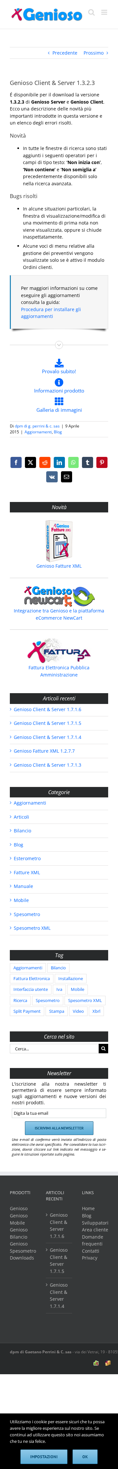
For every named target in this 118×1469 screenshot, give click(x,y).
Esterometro (27, 858)
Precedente (64, 53)
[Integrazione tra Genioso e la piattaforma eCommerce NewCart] (59, 596)
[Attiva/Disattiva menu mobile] (104, 12)
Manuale (23, 886)
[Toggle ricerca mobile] (91, 12)
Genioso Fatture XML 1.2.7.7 (44, 751)
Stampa (56, 1011)
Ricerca (20, 1000)
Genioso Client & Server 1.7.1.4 (47, 737)
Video (78, 1011)
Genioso (19, 1208)
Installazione (70, 978)
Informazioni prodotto (59, 390)
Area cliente (95, 1230)
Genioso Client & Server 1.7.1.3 (47, 765)
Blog (58, 432)
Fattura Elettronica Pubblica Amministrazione (59, 671)
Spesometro (27, 914)
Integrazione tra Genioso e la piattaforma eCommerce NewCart (59, 614)
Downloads (22, 1258)
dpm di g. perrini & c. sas (37, 426)
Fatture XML (27, 872)
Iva (59, 989)
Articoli (21, 817)
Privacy (89, 1258)
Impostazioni (44, 1457)
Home (88, 1208)
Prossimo (94, 53)
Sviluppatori (95, 1223)
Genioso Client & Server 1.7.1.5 (47, 723)
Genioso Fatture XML (59, 566)
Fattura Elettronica (31, 978)
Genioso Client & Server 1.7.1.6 (47, 709)
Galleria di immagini (59, 410)
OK (85, 1457)
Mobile (21, 900)
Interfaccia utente (30, 989)
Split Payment (27, 1011)
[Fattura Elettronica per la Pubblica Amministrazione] (59, 651)
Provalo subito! (59, 371)
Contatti (90, 1251)
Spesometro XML (32, 928)
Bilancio (22, 830)
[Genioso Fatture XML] (59, 541)
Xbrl (96, 1011)
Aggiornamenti (38, 432)
